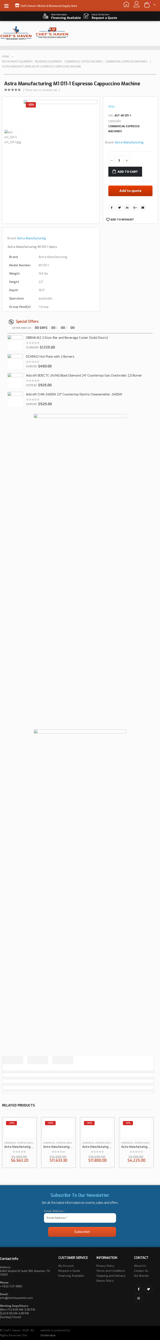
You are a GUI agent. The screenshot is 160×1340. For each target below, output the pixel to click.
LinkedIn (127, 207)
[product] (15, 343)
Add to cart (128, 172)
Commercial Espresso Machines (124, 129)
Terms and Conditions (110, 1271)
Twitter (119, 207)
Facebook (111, 207)
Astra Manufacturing (129, 142)
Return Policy (105, 1281)
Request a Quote (69, 1271)
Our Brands (141, 1276)
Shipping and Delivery (110, 1276)
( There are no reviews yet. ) (41, 90)
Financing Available (71, 1276)
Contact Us (141, 1271)
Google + (135, 207)
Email (142, 207)
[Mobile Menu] (7, 6)
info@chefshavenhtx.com (16, 1298)
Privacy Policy (105, 1266)
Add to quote (130, 190)
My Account (66, 1266)
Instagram (138, 1298)
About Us (140, 1266)
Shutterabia (48, 1335)
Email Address (54, 1211)
